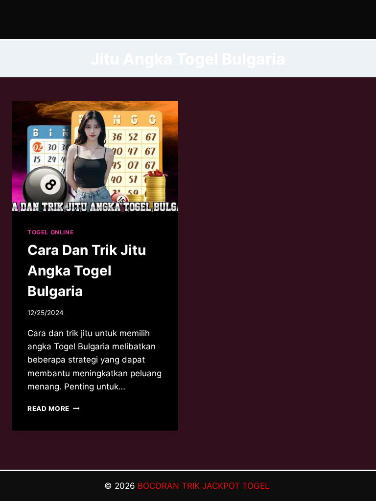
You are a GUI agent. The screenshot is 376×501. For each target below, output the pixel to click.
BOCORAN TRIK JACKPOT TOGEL (205, 486)
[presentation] (95, 156)
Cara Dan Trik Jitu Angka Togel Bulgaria (86, 270)
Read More (53, 408)
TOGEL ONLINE (50, 232)
